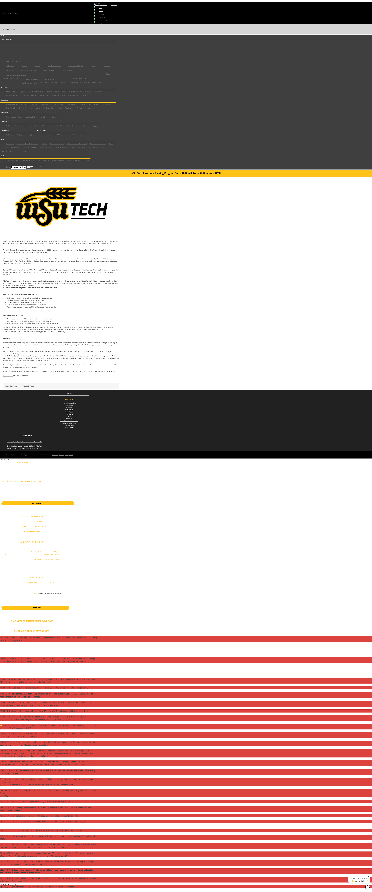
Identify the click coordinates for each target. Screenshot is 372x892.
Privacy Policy (69, 427)
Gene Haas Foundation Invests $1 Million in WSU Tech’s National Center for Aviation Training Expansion (25, 447)
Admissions (69, 405)
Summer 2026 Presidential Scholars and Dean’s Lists (24, 442)
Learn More (4, 795)
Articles (66, 455)
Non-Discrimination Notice (69, 421)
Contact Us (61, 455)
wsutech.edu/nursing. (58, 331)
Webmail (71, 455)
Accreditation (69, 412)
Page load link (4, 459)
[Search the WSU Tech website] (3, 163)
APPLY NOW (69, 399)
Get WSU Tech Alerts (69, 423)
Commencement (69, 414)
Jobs (69, 416)
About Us (69, 418)
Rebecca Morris (8, 376)
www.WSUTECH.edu (108, 371)
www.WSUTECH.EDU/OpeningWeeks (50, 593)
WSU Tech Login (96, 3)
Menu (3, 36)
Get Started (69, 409)
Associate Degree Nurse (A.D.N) (21, 281)
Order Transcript (69, 425)
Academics (69, 407)
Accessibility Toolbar (69, 403)
